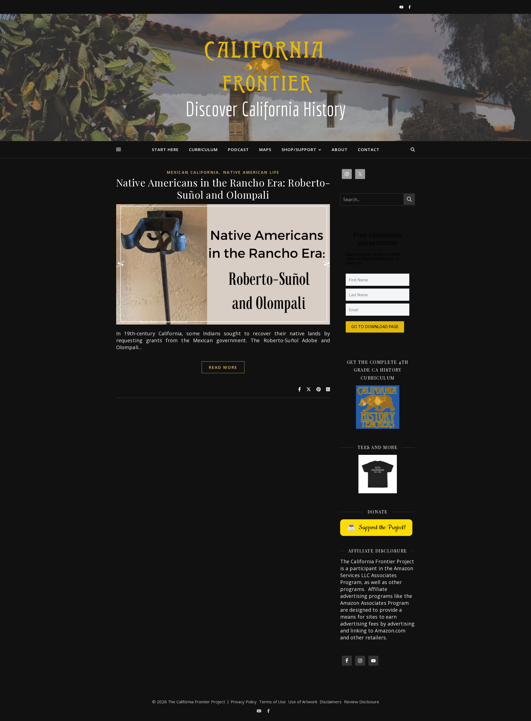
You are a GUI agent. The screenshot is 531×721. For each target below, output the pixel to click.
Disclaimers (331, 701)
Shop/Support (299, 149)
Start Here (165, 149)
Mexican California (193, 172)
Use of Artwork (302, 701)
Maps (265, 149)
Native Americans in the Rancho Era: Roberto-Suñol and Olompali (223, 188)
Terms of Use (272, 701)
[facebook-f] (409, 6)
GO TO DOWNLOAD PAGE (375, 326)
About (340, 149)
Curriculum (203, 149)
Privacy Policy (244, 701)
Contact (368, 149)
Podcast (238, 149)
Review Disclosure (361, 701)
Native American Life (251, 172)
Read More (223, 367)
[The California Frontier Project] (265, 77)
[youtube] (401, 6)
